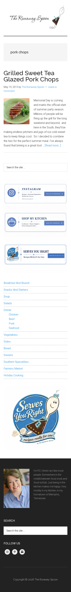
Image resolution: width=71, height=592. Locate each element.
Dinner (7, 310)
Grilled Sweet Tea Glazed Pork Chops (31, 76)
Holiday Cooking (13, 375)
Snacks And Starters (16, 289)
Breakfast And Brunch (16, 283)
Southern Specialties (16, 361)
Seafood (14, 328)
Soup (7, 296)
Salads (8, 303)
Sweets (8, 355)
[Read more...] (53, 145)
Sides (7, 341)
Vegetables (11, 334)
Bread (7, 348)
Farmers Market (13, 368)
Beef (12, 319)
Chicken (13, 314)
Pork (11, 323)
